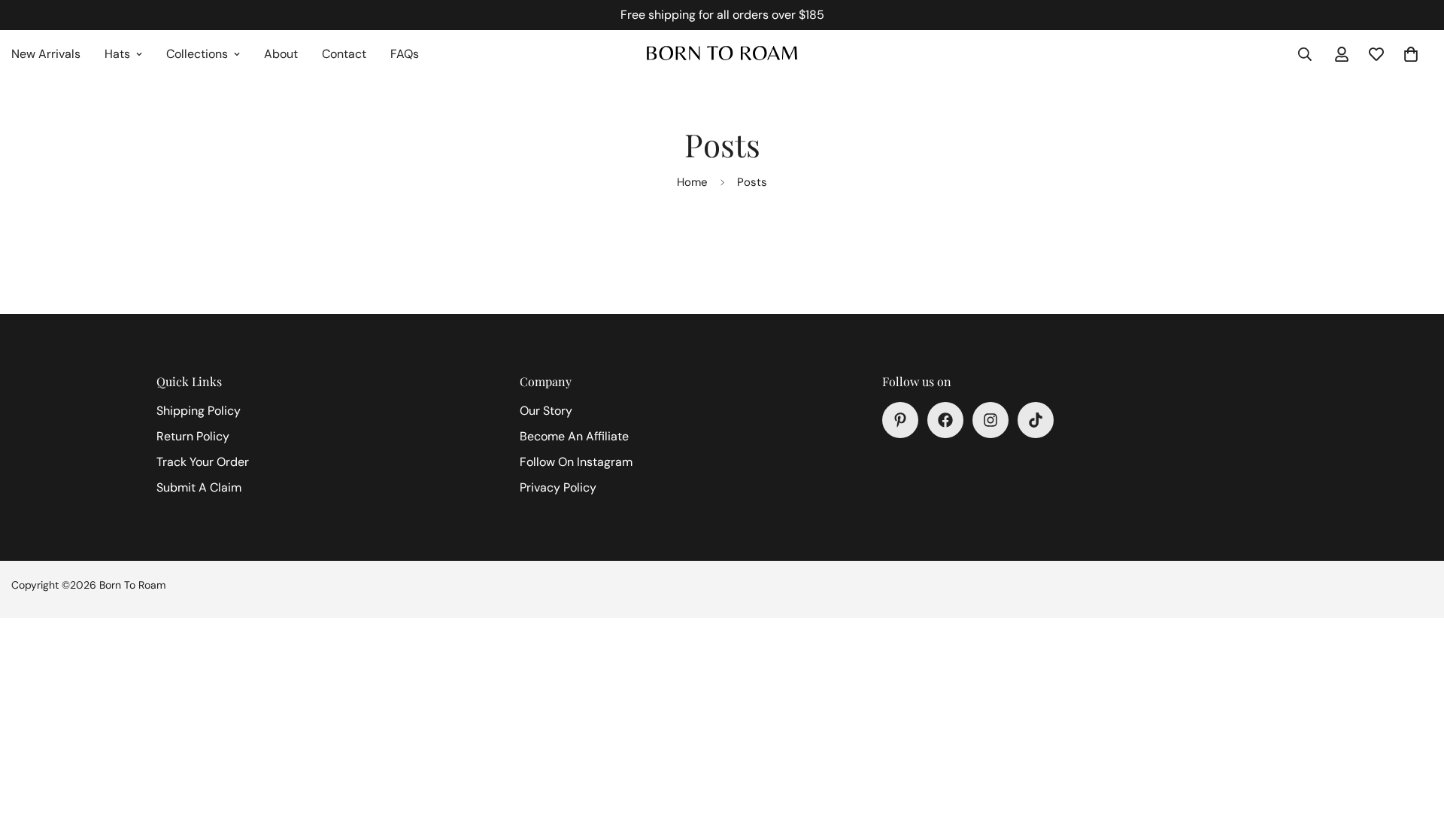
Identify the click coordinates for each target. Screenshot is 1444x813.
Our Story (546, 411)
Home (692, 182)
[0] (1411, 54)
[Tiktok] (1036, 420)
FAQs (404, 54)
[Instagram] (990, 420)
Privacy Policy (558, 487)
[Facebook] (945, 420)
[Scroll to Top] (1414, 731)
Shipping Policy (198, 411)
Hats (117, 54)
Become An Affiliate (574, 436)
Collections (197, 54)
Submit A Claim (198, 487)
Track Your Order (202, 462)
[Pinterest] (900, 420)
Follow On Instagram (576, 462)
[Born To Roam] (722, 54)
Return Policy (192, 436)
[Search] (1304, 54)
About (281, 54)
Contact (344, 54)
